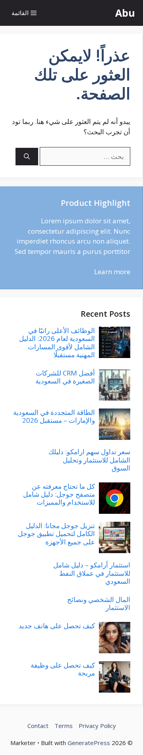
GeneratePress (89, 743)
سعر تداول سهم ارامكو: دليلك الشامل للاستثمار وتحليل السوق (89, 459)
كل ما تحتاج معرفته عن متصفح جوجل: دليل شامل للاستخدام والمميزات (59, 494)
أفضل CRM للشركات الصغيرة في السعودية (65, 376)
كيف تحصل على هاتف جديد (57, 625)
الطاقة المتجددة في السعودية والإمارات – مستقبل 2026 (54, 416)
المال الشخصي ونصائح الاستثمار (98, 603)
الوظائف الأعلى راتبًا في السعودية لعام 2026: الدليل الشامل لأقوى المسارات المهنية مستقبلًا (57, 342)
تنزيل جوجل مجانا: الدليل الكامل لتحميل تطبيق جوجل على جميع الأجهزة (56, 533)
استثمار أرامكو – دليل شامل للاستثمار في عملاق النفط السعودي (91, 573)
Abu (125, 12)
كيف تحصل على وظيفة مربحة (63, 669)
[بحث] (26, 157)
